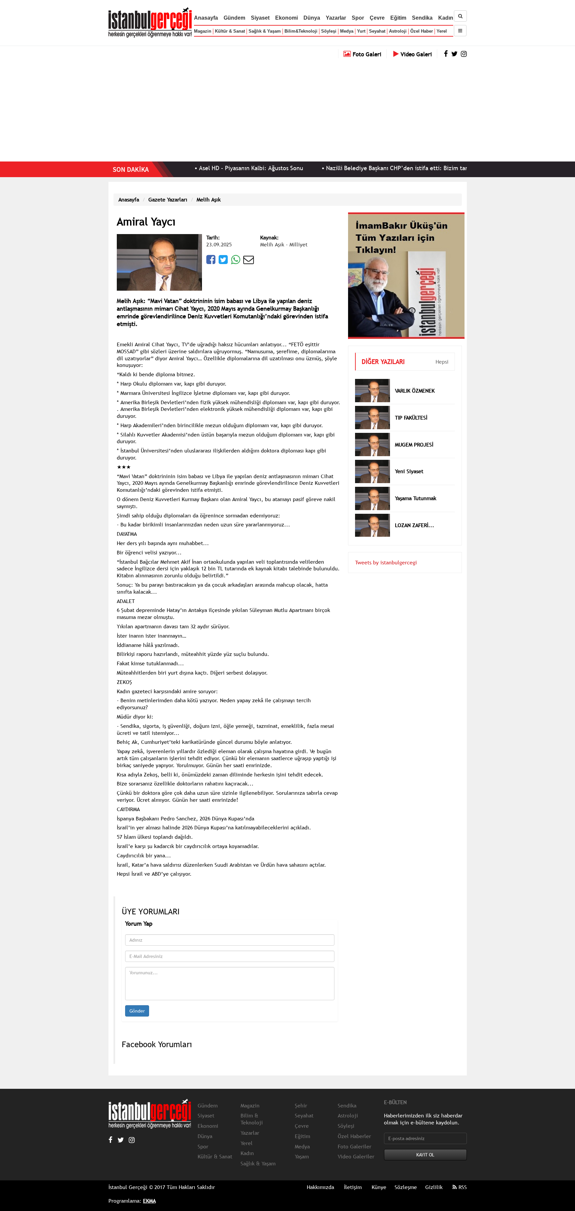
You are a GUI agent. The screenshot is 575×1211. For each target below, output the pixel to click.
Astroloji (398, 31)
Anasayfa (206, 18)
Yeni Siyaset (409, 461)
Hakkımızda (320, 1187)
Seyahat (377, 31)
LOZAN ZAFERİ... (414, 515)
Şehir (301, 1105)
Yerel (442, 31)
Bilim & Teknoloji (252, 1119)
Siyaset (260, 18)
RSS (462, 1187)
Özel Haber (421, 31)
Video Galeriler (356, 1156)
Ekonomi (286, 18)
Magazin (202, 31)
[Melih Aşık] (159, 261)
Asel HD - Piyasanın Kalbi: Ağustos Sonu (216, 168)
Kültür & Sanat (230, 31)
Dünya (311, 18)
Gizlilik (434, 1187)
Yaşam (302, 1156)
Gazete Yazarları (167, 199)
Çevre (377, 18)
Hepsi (442, 351)
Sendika (422, 18)
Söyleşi (328, 31)
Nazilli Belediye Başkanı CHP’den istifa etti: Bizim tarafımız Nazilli (379, 168)
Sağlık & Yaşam (265, 31)
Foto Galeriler (354, 1146)
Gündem (234, 18)
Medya (346, 31)
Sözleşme (406, 1187)
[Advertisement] (287, 108)
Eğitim (398, 18)
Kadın (445, 18)
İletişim (353, 1187)
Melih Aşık (209, 199)
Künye (379, 1187)
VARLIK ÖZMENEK (415, 380)
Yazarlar (336, 18)
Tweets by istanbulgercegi (386, 552)
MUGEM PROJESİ (414, 434)
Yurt (361, 31)
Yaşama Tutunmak (415, 488)
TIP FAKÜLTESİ (411, 407)
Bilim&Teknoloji (301, 31)
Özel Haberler (354, 1136)
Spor (358, 18)
